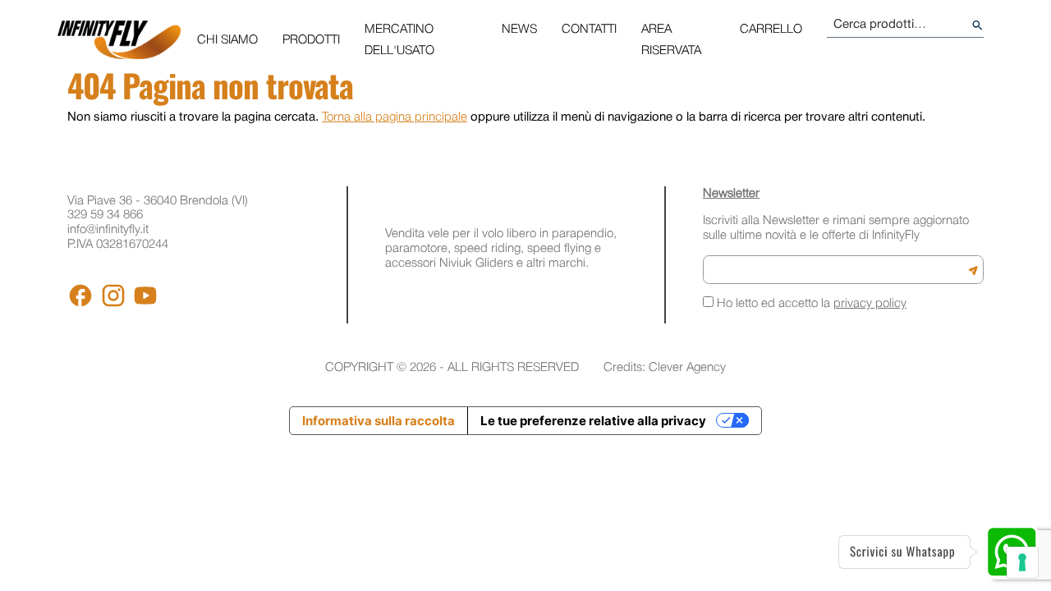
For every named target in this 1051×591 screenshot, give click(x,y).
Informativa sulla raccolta (378, 420)
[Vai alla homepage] (119, 40)
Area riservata (671, 40)
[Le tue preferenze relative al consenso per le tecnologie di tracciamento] (1022, 562)
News (519, 29)
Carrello (771, 29)
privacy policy (869, 303)
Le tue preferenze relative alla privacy (593, 420)
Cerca (977, 25)
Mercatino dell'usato (399, 40)
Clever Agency (687, 367)
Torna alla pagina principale (394, 117)
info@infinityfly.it (108, 230)
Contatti (589, 29)
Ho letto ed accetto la (810, 303)
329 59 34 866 (105, 215)
